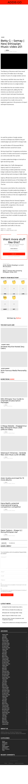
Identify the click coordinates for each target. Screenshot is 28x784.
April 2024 (14, 669)
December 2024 (14, 661)
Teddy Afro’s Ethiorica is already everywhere (14, 622)
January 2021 (14, 724)
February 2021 (14, 722)
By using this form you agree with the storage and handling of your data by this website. (13, 591)
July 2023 (14, 680)
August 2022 (14, 696)
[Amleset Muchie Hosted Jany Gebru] (14, 335)
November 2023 (14, 674)
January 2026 (14, 641)
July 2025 (14, 650)
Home (3, 741)
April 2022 (14, 702)
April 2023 (14, 684)
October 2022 (14, 693)
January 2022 (14, 706)
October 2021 (14, 711)
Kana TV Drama (5, 749)
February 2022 (14, 705)
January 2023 (14, 688)
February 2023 (14, 687)
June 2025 (14, 652)
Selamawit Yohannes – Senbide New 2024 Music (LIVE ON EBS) (13, 454)
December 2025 (14, 643)
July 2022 (14, 697)
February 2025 (14, 658)
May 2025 (14, 653)
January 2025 (14, 659)
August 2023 (14, 678)
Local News (4, 744)
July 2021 (14, 715)
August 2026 (14, 634)
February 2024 (14, 671)
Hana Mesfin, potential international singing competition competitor (11, 505)
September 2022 (14, 694)
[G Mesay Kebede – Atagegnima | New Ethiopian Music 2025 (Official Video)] (14, 416)
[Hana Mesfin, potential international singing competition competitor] (14, 494)
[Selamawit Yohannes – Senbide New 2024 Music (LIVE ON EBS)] (14, 443)
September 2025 (14, 647)
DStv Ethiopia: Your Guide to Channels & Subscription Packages (12, 401)
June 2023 (14, 681)
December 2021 (14, 708)
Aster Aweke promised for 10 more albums (12, 479)
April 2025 (14, 655)
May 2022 (14, 700)
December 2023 (14, 672)
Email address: (14, 248)
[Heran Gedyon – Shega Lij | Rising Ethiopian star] (14, 521)
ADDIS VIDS (4, 742)
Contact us (11, 763)
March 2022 (14, 703)
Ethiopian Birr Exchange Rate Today (12, 612)
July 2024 (14, 666)
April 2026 (14, 637)
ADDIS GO (15, 2)
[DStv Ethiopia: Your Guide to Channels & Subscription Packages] (14, 389)
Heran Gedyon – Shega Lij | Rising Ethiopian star (11, 531)
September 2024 (14, 664)
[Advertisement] (14, 21)
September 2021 (14, 712)
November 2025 (14, 644)
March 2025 (14, 656)
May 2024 (14, 668)
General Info (5, 747)
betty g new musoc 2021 (9, 230)
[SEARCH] (26, 2)
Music (12, 379)
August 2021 (14, 713)
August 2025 (14, 649)
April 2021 (14, 719)
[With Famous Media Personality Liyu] (14, 359)
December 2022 (14, 690)
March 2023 (14, 686)
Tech (3, 750)
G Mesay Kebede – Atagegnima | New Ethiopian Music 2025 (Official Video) (14, 428)
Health (3, 745)
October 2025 (14, 646)
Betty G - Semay (6, 229)
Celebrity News (5, 344)
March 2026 (14, 639)
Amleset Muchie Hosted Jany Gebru (12, 347)
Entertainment (5, 368)
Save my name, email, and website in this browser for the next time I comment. (13, 585)
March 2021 (14, 721)
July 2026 (14, 636)
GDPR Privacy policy (19, 763)
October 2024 (14, 662)
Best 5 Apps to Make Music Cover (11, 615)
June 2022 (14, 699)
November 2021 (14, 709)
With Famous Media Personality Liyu (14, 371)
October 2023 (14, 675)
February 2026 (14, 640)
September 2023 (14, 677)
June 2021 (14, 716)
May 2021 (14, 718)
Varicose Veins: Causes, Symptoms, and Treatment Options (13, 619)
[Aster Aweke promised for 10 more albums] (14, 468)
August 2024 (14, 665)
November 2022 (14, 691)
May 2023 (14, 683)
